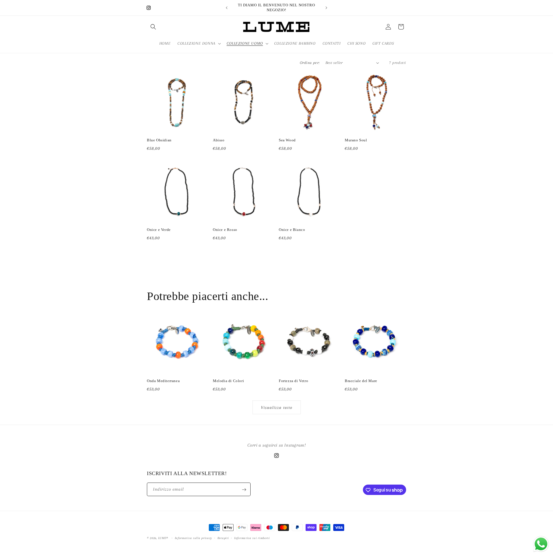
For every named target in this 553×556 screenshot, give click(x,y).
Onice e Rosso (225, 229)
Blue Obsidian (159, 140)
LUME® (163, 538)
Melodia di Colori (228, 381)
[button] (153, 26)
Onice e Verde (159, 229)
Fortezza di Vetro (293, 381)
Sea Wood (287, 140)
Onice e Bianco (292, 229)
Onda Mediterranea (163, 381)
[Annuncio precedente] (226, 7)
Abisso (219, 140)
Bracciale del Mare (361, 381)
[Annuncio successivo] (326, 7)
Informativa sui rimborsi (252, 538)
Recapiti (223, 538)
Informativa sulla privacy (193, 538)
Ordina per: (309, 62)
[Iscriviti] (244, 489)
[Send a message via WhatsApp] (541, 544)
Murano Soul (356, 140)
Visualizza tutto (276, 407)
